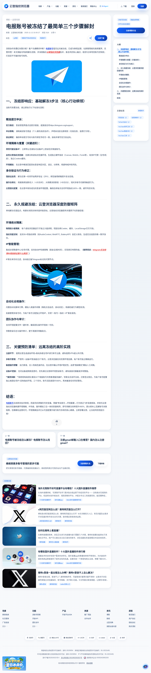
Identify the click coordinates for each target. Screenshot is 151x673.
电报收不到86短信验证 (29, 38)
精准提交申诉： (124, 55)
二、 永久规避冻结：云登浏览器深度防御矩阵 (130, 69)
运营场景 (16, 19)
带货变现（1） (123, 118)
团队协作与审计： (125, 87)
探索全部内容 (111, 626)
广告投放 (5, 622)
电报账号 (43, 38)
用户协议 (132, 618)
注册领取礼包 (85, 463)
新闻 (108, 618)
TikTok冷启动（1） (124, 122)
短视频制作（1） (137, 118)
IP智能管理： (124, 78)
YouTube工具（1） (124, 136)
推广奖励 (87, 614)
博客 (8, 19)
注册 (142, 6)
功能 (57, 6)
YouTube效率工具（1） (125, 127)
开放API (35, 618)
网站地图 (89, 663)
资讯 (74, 6)
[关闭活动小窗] (24, 658)
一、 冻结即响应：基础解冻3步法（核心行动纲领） (129, 50)
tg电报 (16, 38)
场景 (40, 6)
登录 (133, 6)
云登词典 (110, 622)
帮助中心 (93, 6)
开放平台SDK (67, 614)
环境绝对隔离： (124, 74)
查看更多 (141, 111)
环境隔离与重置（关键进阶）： (130, 60)
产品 (48, 6)
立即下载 (101, 38)
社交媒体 (5, 618)
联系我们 (84, 6)
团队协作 (35, 622)
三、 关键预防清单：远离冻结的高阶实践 (130, 92)
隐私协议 (132, 622)
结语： (119, 98)
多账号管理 (36, 614)
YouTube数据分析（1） (125, 131)
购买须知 (132, 626)
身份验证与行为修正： (127, 64)
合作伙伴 (87, 618)
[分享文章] (91, 38)
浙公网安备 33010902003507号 (71, 657)
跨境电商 (5, 614)
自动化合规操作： (125, 82)
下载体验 (101, 463)
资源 (65, 6)
